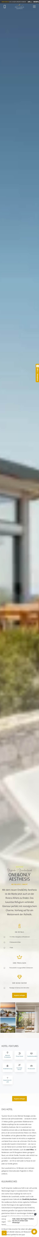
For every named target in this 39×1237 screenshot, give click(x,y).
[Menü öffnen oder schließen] (34, 6)
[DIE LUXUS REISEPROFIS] (19, 6)
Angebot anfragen (19, 995)
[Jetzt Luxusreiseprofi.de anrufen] (5, 6)
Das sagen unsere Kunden (17, 2)
